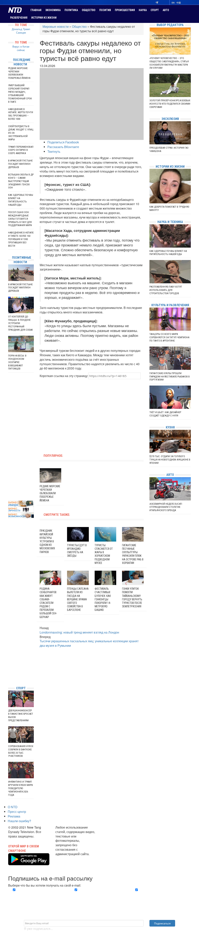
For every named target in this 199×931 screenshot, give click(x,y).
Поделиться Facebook (63, 142)
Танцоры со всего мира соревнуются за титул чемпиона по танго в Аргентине (169, 337)
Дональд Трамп (21, 29)
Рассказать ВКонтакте (63, 147)
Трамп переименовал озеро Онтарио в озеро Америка (20, 150)
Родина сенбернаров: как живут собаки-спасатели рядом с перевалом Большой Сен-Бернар (48, 603)
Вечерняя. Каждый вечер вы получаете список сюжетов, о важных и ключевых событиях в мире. (36, 896)
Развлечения (18, 17)
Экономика (53, 10)
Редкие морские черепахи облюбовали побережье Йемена (50, 493)
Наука (143, 10)
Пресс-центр (17, 811)
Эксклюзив (170, 119)
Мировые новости (56, 26)
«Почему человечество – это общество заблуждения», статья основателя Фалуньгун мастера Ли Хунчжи (169, 63)
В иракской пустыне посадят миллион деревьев (20, 164)
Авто (166, 10)
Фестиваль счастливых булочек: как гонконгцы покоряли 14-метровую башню (103, 599)
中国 (178, 2)
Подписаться (162, 923)
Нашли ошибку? (19, 821)
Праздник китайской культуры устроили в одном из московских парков (47, 541)
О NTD (12, 807)
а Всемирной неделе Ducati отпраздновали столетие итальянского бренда (165, 507)
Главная (36, 10)
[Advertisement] (67, 414)
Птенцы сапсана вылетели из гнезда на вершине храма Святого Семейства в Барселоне (78, 599)
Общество (88, 10)
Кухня (170, 427)
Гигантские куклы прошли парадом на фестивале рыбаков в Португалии (169, 376)
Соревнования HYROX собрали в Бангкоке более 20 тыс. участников (20, 751)
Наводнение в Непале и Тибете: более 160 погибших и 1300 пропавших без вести (21, 239)
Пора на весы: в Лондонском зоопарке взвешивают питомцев (17, 362)
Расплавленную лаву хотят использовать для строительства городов (165, 290)
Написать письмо (67, 858)
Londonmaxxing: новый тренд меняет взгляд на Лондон (79, 632)
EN (173, 2)
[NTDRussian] (9, 648)
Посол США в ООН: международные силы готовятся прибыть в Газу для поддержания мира (20, 219)
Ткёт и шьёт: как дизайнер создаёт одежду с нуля (165, 414)
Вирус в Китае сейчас (20, 48)
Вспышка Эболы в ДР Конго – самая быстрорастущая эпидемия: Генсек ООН (21, 181)
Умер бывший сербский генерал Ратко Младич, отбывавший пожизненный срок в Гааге (20, 93)
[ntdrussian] (9, 671)
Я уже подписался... (38, 928)
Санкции (21, 32)
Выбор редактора (170, 25)
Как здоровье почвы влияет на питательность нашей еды (20, 199)
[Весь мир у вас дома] (9, 654)
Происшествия (125, 10)
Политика (71, 10)
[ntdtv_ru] (9, 677)
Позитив (105, 10)
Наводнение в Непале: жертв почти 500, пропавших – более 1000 (20, 114)
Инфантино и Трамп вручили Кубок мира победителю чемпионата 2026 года (20, 788)
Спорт (155, 10)
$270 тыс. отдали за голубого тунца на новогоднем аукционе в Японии (169, 459)
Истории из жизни (44, 17)
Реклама (14, 816)
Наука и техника (170, 222)
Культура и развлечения (170, 305)
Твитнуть (53, 151)
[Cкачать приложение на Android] (28, 863)
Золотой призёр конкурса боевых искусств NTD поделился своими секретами (169, 103)
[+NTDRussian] (9, 665)
